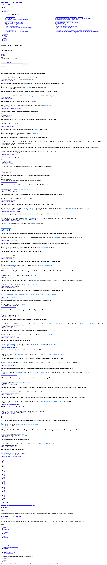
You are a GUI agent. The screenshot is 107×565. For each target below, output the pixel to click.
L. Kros (8, 362)
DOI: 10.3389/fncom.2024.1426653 (9, 347)
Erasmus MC (6, 545)
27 (4, 494)
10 (4, 471)
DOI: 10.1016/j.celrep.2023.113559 (9, 404)
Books (13, 505)
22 (4, 487)
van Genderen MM (25, 424)
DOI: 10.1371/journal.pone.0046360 (9, 191)
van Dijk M (51, 96)
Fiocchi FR (61, 323)
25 (4, 491)
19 (4, 483)
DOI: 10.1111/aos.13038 (6, 427)
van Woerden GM (13, 325)
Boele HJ (32, 372)
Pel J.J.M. (8, 434)
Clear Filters (3, 55)
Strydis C (38, 294)
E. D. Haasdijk (22, 362)
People (5, 528)
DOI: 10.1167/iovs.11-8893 (7, 436)
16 (4, 479)
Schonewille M (72, 208)
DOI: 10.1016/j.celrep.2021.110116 (9, 384)
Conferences (18, 505)
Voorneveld (33, 275)
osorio (2, 314)
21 (4, 486)
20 (4, 485)
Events (5, 534)
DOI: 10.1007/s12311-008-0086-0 (8, 307)
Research (5, 531)
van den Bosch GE (5, 96)
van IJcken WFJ (90, 323)
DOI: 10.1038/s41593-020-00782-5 (9, 258)
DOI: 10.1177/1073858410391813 (9, 182)
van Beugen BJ (38, 372)
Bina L (2, 382)
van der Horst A (22, 294)
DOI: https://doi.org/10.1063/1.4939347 (10, 456)
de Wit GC (18, 424)
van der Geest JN (39, 96)
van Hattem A (13, 265)
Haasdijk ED (21, 354)
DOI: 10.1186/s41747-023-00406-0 (9, 154)
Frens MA (26, 285)
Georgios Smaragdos (29, 218)
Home (4, 527)
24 (4, 490)
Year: (2, 57)
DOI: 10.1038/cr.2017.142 (7, 230)
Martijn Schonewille (48, 401)
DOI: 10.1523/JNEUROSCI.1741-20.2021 (11, 211)
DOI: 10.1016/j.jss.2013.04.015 (8, 126)
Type (10, 62)
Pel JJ (2, 161)
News (4, 533)
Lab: (2, 60)
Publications (6, 529)
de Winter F (50, 323)
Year (7, 62)
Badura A (32, 285)
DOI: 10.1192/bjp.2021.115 (7, 80)
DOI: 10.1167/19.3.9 (5, 164)
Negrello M (3, 443)
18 (4, 482)
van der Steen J (12, 161)
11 (4, 473)
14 (4, 477)
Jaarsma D (45, 391)
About (4, 536)
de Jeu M (29, 189)
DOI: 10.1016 (4, 277)
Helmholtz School (7, 549)
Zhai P (27, 294)
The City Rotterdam (8, 553)
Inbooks (24, 505)
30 (4, 498)
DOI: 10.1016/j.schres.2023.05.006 (9, 240)
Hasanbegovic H (31, 208)
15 (4, 478)
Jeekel (25, 123)
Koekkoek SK (19, 372)
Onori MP (25, 208)
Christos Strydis (37, 218)
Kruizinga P (51, 151)
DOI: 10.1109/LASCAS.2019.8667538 (10, 220)
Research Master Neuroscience (10, 547)
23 (4, 488)
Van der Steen (20, 434)
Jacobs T (16, 294)
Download (26, 64)
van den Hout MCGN (81, 323)
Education (5, 532)
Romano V (54, 294)
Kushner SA (31, 77)
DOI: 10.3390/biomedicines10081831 (9, 297)
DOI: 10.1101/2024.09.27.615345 (8, 316)
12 (4, 474)
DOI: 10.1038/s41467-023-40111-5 (9, 337)
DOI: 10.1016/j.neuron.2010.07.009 (9, 375)
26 (4, 492)
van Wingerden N (9, 294)
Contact (5, 538)
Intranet (5, 540)
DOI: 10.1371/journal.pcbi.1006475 (9, 446)
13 (4, 475)
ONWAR (5, 548)
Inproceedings (31, 505)
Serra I (66, 323)
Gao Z (82, 208)
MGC (4, 551)
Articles (3, 505)
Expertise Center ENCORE (9, 552)
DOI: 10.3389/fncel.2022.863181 (8, 287)
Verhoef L (38, 151)
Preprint (9, 505)
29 (4, 496)
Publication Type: (5, 58)
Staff (4, 560)
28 (4, 495)
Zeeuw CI (9, 115)
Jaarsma (9, 141)
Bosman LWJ (20, 382)
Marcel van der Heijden (6, 453)
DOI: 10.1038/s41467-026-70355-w (9, 327)
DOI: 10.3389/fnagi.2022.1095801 (9, 394)
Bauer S (2, 294)
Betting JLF (32, 294)
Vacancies (5, 537)
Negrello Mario (52, 344)
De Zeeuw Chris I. (34, 344)
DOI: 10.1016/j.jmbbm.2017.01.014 (9, 413)
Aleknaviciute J (47, 105)
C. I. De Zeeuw (54, 362)
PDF (11, 164)
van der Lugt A (30, 96)
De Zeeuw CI (21, 198)
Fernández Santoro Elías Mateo (8, 344)
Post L (40, 323)
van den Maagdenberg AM (58, 354)
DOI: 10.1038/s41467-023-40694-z (9, 268)
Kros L (2, 228)
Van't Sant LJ (11, 391)
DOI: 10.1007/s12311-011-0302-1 (8, 365)
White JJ (42, 294)
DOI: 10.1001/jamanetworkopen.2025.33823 (11, 108)
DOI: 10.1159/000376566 (7, 98)
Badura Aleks (43, 344)
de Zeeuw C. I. (22, 189)
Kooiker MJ (3, 424)
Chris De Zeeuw (57, 401)
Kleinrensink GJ (24, 411)
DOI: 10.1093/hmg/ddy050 (7, 201)
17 (4, 481)
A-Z (5, 62)
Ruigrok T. (10, 189)
